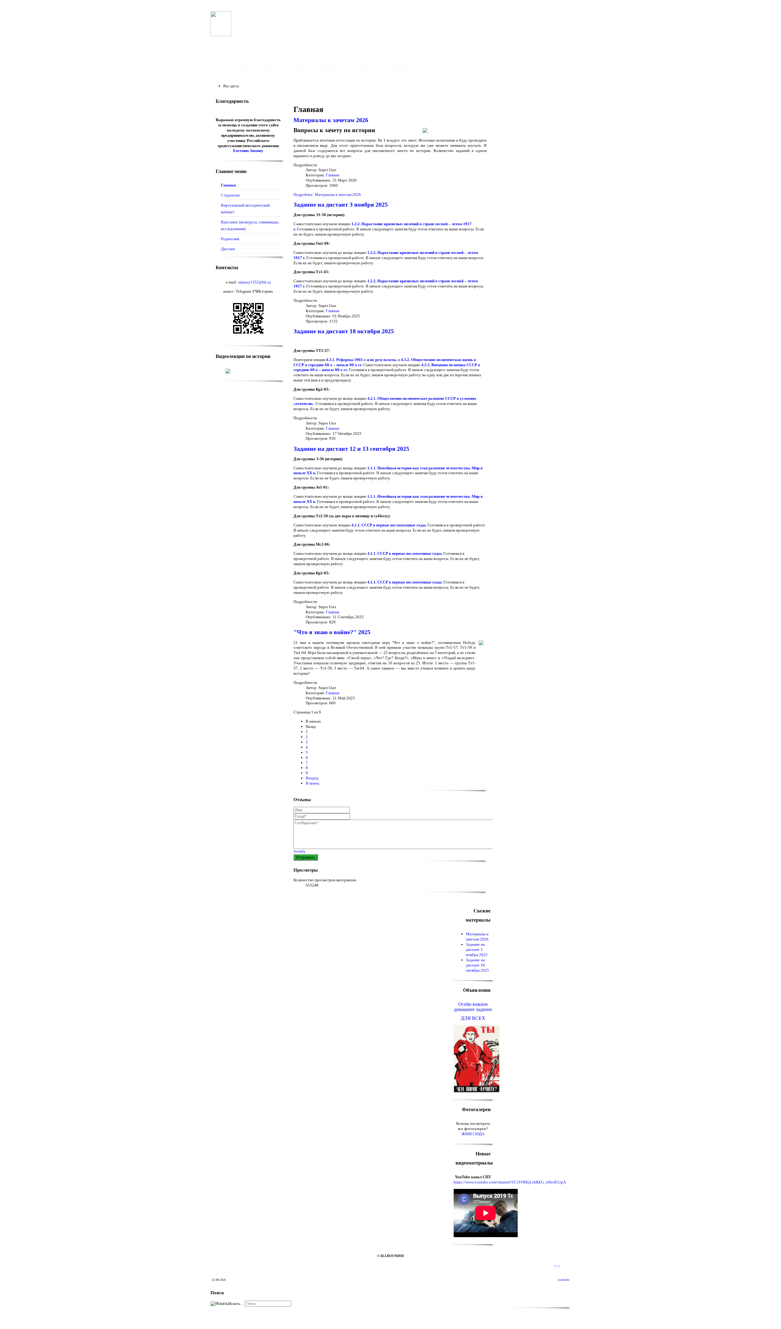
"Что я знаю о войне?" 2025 (331, 632)
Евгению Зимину (248, 150)
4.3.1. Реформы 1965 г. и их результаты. (361, 359)
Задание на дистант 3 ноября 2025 (340, 204)
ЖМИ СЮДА (473, 1134)
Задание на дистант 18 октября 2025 (343, 331)
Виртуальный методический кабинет (245, 208)
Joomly (299, 851)
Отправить (305, 857)
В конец (312, 783)
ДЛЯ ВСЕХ (473, 1018)
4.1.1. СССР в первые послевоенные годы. (389, 525)
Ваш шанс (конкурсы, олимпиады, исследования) (250, 225)
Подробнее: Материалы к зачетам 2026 (327, 194)
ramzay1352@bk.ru (254, 282)
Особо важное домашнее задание (473, 1007)
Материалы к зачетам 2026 (330, 120)
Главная (228, 185)
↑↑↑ (557, 1266)
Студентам (230, 195)
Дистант (228, 249)
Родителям (230, 239)
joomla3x (563, 1279)
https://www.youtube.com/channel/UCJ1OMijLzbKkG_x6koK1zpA (510, 1182)
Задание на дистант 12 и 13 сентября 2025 (351, 449)
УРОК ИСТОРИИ (281, 54)
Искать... (235, 1303)
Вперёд (312, 778)
